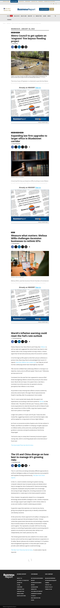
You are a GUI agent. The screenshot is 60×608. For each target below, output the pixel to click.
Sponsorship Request (51, 580)
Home (4, 23)
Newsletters (39, 16)
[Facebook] (51, 4)
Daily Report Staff (16, 462)
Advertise (21, 1)
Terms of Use (48, 589)
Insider (17, 32)
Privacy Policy (49, 587)
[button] (55, 16)
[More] (29, 147)
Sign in (38, 87)
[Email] (22, 46)
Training (9, 19)
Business (9, 23)
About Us (19, 578)
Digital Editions (21, 595)
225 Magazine (34, 587)
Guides (44, 16)
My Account (14, 1)
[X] (56, 4)
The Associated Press (17, 338)
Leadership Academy (36, 593)
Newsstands (20, 593)
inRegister (34, 589)
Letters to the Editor (23, 580)
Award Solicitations (49, 1)
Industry (30, 16)
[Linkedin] (53, 4)
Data (9, 16)
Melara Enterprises (50, 578)
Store (18, 584)
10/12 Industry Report (37, 591)
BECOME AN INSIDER (44, 9)
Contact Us (34, 1)
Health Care (23, 16)
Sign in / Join (6, 1)
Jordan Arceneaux (16, 143)
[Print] (26, 46)
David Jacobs (15, 43)
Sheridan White (15, 243)
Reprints (40, 1)
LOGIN (51, 9)
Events (49, 16)
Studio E (33, 595)
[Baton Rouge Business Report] (26, 9)
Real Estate (16, 16)
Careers (47, 582)
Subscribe (27, 1)
